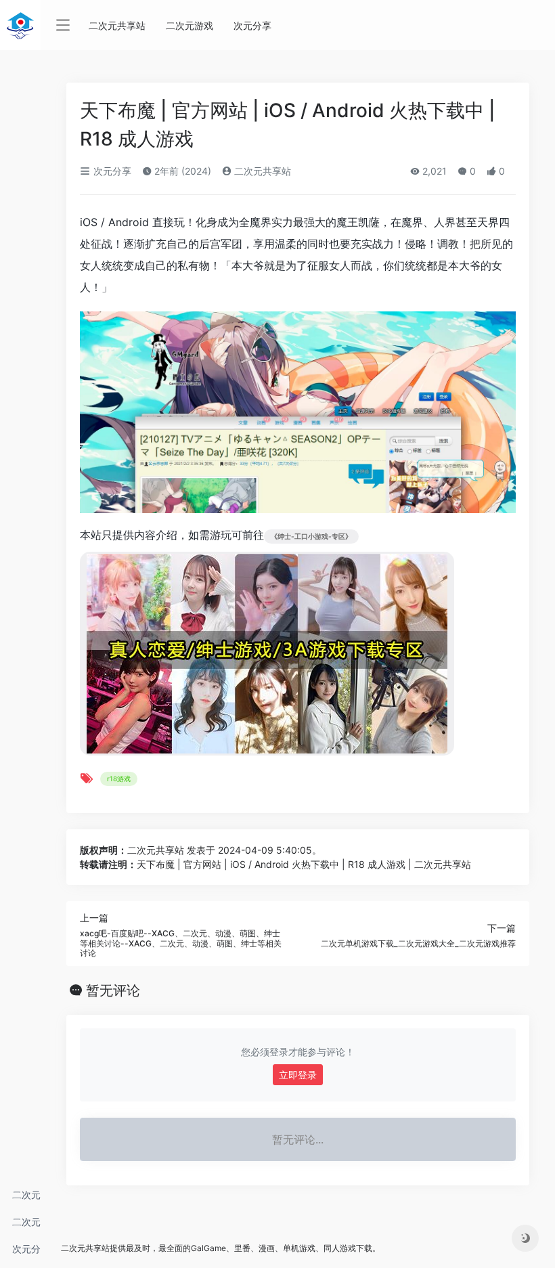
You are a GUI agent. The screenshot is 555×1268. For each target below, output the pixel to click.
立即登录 (298, 1074)
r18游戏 (119, 778)
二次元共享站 (26, 1198)
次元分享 (26, 1253)
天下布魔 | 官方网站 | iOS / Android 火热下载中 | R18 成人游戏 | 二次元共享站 (304, 864)
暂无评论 (113, 990)
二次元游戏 (26, 1226)
